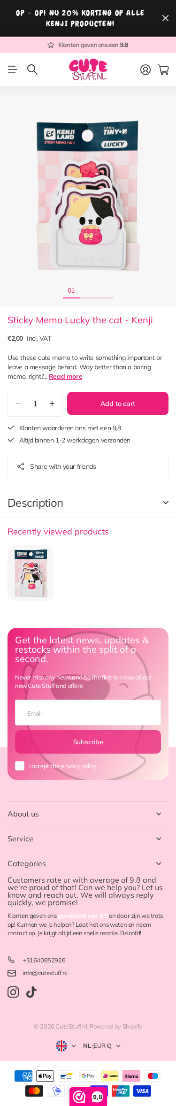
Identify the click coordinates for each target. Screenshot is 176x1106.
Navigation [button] (13, 69)
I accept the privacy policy (62, 766)
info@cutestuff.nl (45, 972)
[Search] (32, 69)
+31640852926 (44, 960)
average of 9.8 (115, 880)
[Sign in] (145, 69)
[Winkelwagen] (163, 69)
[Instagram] (13, 993)
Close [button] (165, 18)
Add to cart (117, 403)
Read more (66, 376)
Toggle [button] (165, 503)
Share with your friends (63, 466)
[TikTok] (31, 992)
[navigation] (88, 290)
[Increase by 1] (51, 404)
